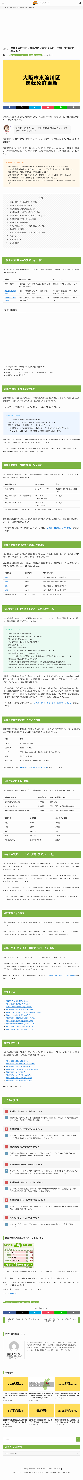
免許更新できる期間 (17, 229)
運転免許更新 (37, 55)
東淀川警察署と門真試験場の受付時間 (23, 209)
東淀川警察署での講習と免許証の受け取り (25, 212)
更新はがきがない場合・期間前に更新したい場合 (27, 232)
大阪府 (31, 55)
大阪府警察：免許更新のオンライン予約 (20, 1064)
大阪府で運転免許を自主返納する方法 (19, 1021)
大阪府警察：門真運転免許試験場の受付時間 (22, 1069)
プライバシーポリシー (53, 1468)
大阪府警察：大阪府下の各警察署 (18, 1066)
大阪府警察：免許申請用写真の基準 (19, 1081)
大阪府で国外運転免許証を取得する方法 (20, 1018)
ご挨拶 (25, 1468)
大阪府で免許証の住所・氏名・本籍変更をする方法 (52, 703)
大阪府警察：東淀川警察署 (15, 1072)
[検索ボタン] (80, 3)
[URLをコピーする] (73, 107)
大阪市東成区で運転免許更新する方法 (19, 1026)
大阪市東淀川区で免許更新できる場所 (23, 202)
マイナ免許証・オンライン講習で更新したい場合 (27, 226)
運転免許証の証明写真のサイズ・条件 (33, 767)
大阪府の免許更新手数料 (19, 222)
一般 (6, 582)
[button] (9, 107)
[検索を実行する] (78, 1439)
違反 (6, 586)
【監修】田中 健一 (13, 1354)
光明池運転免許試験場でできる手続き (19, 1009)
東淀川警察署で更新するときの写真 (23, 219)
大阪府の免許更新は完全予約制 (21, 205)
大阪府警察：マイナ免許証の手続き (19, 1075)
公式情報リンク (15, 239)
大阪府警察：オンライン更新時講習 (19, 1078)
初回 (6, 590)
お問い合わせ (41, 1468)
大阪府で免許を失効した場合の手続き (62, 975)
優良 (6, 577)
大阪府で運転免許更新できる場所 (59, 528)
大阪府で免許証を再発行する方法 (18, 1015)
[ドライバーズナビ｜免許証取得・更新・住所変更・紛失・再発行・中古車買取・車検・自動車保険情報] (41, 3)
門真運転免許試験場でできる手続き (19, 1007)
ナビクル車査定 (12, 1293)
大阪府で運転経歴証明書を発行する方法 (20, 1024)
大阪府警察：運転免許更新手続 (17, 1061)
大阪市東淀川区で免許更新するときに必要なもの (27, 215)
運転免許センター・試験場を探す (19, 55)
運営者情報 (32, 1468)
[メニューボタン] (3, 3)
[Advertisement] (41, 24)
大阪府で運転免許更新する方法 (17, 1001)
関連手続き (14, 236)
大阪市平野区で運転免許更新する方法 (19, 1029)
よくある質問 (15, 243)
